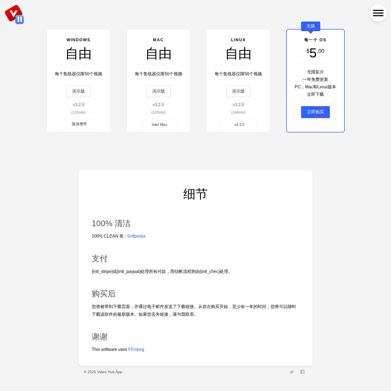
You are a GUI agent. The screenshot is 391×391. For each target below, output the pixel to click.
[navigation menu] (378, 12)
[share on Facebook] (302, 372)
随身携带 (79, 124)
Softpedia (136, 236)
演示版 (78, 91)
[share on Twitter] (292, 372)
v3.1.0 (239, 124)
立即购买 (315, 112)
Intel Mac (159, 124)
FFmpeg (136, 349)
